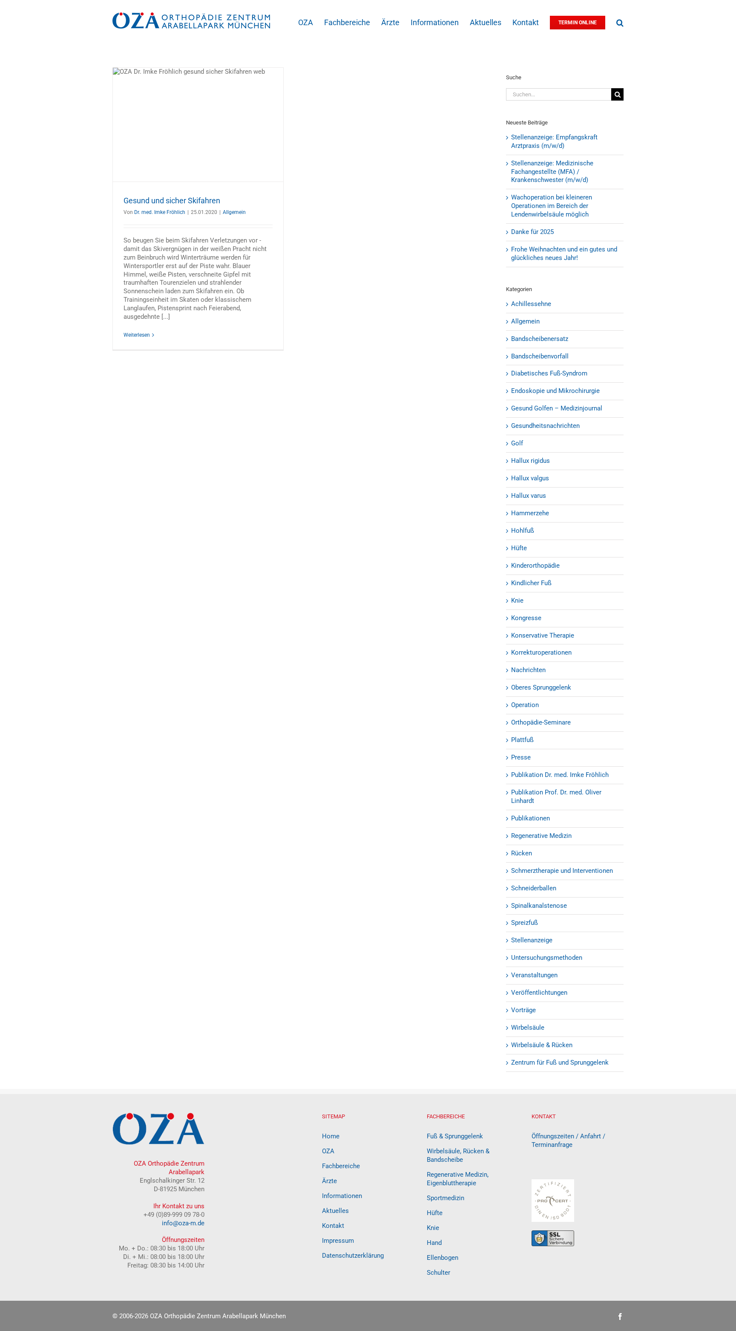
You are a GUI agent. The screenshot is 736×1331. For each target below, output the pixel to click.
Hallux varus (528, 495)
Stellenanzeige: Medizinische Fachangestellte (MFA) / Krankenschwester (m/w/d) (552, 171)
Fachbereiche (341, 1166)
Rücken (521, 853)
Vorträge (523, 1010)
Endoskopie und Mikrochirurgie (555, 391)
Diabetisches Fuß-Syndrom (549, 373)
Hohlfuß (522, 530)
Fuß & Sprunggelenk (455, 1136)
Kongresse (526, 618)
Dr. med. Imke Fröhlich (159, 212)
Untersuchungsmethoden (546, 957)
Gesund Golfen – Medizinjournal (556, 408)
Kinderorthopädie (535, 565)
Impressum (338, 1240)
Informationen (342, 1196)
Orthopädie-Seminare (541, 722)
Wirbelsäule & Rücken (541, 1045)
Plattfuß (522, 740)
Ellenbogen (442, 1258)
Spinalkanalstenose (539, 905)
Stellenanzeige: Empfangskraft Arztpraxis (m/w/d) (554, 141)
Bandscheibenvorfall (540, 356)
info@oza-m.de (183, 1223)
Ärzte (329, 1181)
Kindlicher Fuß (531, 583)
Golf (517, 443)
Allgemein (234, 212)
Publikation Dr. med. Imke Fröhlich (560, 775)
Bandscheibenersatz (539, 339)
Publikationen (530, 818)
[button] (620, 22)
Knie (517, 600)
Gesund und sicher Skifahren (172, 200)
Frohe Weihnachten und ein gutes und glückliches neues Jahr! (564, 253)
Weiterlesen (137, 335)
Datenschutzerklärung (353, 1255)
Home (330, 1136)
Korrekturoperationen (541, 652)
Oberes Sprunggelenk (541, 687)
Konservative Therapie (542, 635)
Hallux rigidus (530, 461)
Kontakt (333, 1226)
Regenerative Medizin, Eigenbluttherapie (458, 1179)
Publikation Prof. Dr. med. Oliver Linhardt (556, 796)
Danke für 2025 (532, 232)
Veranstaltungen (534, 975)
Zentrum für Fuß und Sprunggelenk (560, 1062)
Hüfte (519, 548)
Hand (434, 1243)
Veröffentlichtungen (539, 992)
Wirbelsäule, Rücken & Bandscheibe (458, 1155)
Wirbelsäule (527, 1027)
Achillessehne (531, 304)
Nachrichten (528, 670)
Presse (521, 757)
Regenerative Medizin (541, 836)
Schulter (438, 1272)
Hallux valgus (530, 478)
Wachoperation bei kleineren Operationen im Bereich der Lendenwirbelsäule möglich (551, 205)
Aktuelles (335, 1211)
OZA (328, 1151)
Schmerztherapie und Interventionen (562, 871)
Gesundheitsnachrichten (545, 426)
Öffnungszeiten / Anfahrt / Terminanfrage (568, 1140)
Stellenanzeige (531, 940)
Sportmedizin (445, 1198)
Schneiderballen (533, 888)
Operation (525, 705)
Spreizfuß (524, 923)
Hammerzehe (530, 513)
